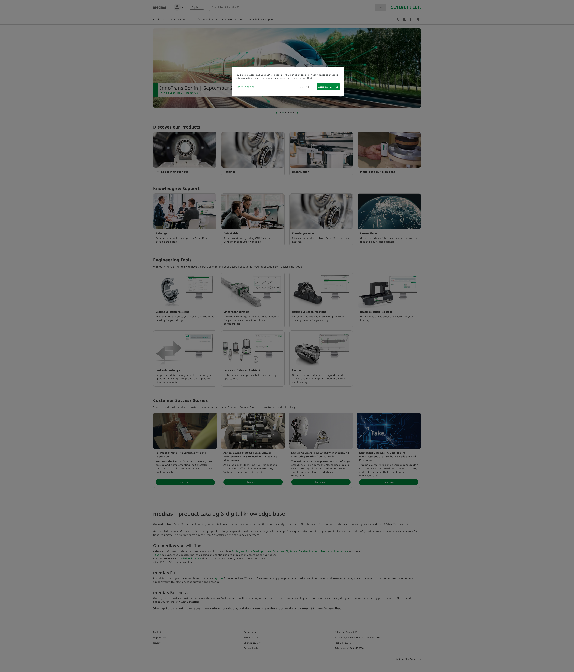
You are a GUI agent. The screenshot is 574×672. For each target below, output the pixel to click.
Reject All (304, 86)
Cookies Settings (245, 86)
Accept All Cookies (328, 86)
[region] (288, 81)
